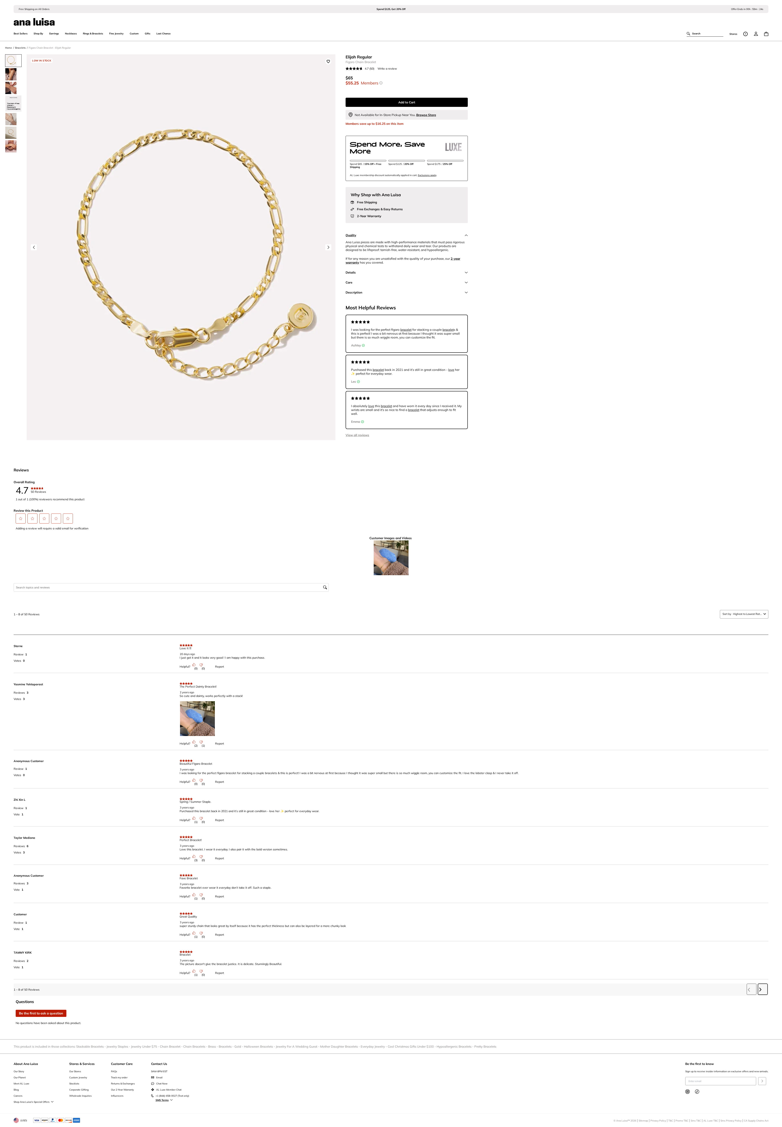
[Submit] (762, 1081)
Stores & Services (82, 1064)
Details (351, 272)
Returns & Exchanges (123, 1083)
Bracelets (226, 1046)
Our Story (19, 1071)
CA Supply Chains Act (756, 1120)
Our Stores (75, 1071)
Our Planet (20, 1077)
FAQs (114, 1071)
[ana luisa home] (391, 19)
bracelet (406, 330)
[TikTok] (697, 1091)
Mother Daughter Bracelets (340, 1046)
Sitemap (643, 1120)
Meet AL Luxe (21, 1083)
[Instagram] (687, 1091)
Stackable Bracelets (91, 1046)
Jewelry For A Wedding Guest (298, 1046)
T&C (670, 1120)
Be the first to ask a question (41, 1013)
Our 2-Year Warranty (122, 1089)
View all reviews (357, 435)
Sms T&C (696, 1120)
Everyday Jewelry (374, 1046)
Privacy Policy (658, 1120)
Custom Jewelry (78, 1077)
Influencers (117, 1095)
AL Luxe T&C (710, 1120)
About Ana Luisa (26, 1064)
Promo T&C (681, 1120)
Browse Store (426, 115)
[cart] (766, 34)
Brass (213, 1046)
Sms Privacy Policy (730, 1120)
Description (354, 292)
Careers (18, 1095)
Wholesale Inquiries (80, 1095)
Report (219, 666)
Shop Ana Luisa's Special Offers (31, 1101)
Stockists (74, 1083)
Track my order (119, 1077)
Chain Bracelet (171, 1046)
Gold (239, 1046)
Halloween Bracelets (260, 1046)
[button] (20, 518)
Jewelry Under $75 (145, 1046)
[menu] (756, 34)
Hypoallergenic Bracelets (455, 1046)
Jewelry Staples (119, 1046)
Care (349, 282)
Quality (351, 235)
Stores (733, 33)
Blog (16, 1089)
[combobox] (747, 614)
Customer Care (122, 1064)
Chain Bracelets (195, 1046)
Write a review (387, 68)
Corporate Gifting (79, 1089)
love (451, 370)
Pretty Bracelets (485, 1046)
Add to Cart (406, 102)
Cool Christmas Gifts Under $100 (412, 1046)
